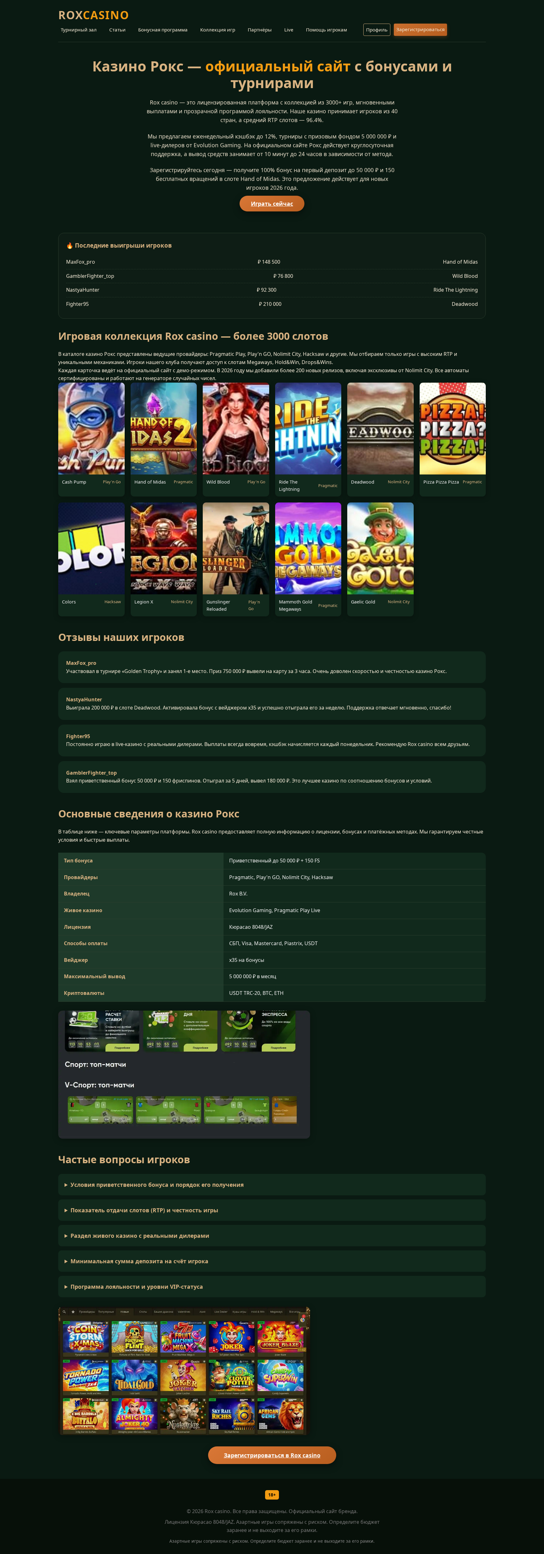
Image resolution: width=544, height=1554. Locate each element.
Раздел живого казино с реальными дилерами (140, 1235)
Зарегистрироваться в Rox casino (272, 1455)
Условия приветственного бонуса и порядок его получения (157, 1184)
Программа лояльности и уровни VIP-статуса (137, 1286)
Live (288, 29)
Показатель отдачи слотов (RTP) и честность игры (144, 1210)
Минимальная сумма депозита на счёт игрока (139, 1261)
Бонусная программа (163, 29)
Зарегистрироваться (420, 29)
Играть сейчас (272, 203)
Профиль (377, 29)
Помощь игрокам (326, 29)
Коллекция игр (217, 29)
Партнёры (260, 29)
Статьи (117, 29)
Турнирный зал (79, 29)
